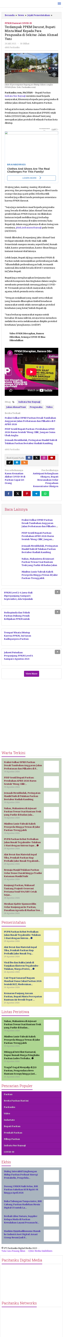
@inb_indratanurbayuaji (28, 227)
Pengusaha (36, 407)
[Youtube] (51, 458)
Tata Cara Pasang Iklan (13, 1251)
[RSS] (24, 463)
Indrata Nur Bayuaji (15, 96)
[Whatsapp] (45, 493)
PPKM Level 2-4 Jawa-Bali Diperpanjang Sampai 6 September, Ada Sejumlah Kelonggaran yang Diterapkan (18, 599)
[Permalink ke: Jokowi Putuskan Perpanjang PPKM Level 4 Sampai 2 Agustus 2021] (49, 656)
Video (49, 407)
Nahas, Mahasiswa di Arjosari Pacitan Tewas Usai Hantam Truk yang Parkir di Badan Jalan (39, 562)
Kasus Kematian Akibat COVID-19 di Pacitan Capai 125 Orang (15, 476)
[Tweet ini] (18, 493)
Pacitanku (9, 1107)
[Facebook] (29, 458)
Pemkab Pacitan (13, 1132)
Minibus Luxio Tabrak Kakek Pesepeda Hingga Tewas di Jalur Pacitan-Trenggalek (40, 575)
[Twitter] (36, 458)
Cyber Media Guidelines (40, 1251)
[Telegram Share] (36, 493)
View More (31, 673)
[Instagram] (44, 458)
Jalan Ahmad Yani (16, 407)
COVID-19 (9, 1152)
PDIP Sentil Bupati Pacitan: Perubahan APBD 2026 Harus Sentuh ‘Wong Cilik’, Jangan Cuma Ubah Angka (30, 432)
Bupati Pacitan (12, 1126)
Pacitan (8, 1094)
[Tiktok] (9, 463)
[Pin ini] (27, 493)
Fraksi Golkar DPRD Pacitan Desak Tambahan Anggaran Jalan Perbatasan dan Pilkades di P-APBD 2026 (30, 421)
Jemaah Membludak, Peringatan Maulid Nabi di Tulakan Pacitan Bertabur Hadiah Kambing (40, 549)
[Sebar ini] (8, 493)
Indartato (9, 1120)
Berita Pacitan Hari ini (16, 1100)
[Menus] (59, 4)
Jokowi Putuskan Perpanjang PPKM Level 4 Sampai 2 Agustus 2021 (18, 655)
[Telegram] (17, 463)
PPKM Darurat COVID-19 (18, 23)
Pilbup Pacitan (12, 1139)
